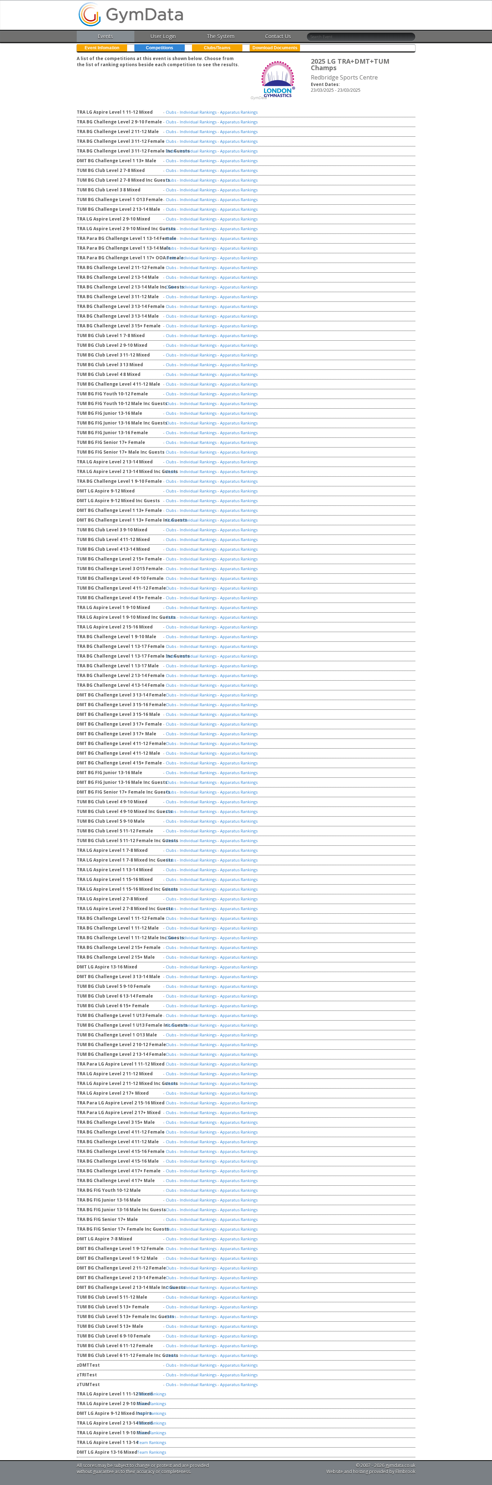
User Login (163, 36)
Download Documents (275, 47)
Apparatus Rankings (239, 112)
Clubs (171, 112)
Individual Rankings (198, 112)
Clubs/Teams (217, 47)
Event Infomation (102, 47)
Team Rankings (151, 1394)
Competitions (159, 47)
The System (220, 36)
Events (105, 36)
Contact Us (278, 36)
